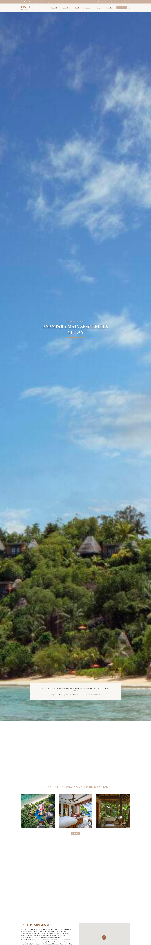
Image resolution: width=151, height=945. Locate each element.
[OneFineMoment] (26, 7)
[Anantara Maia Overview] (38, 811)
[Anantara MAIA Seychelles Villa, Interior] (75, 811)
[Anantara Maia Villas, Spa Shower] (113, 811)
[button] (58, 8)
